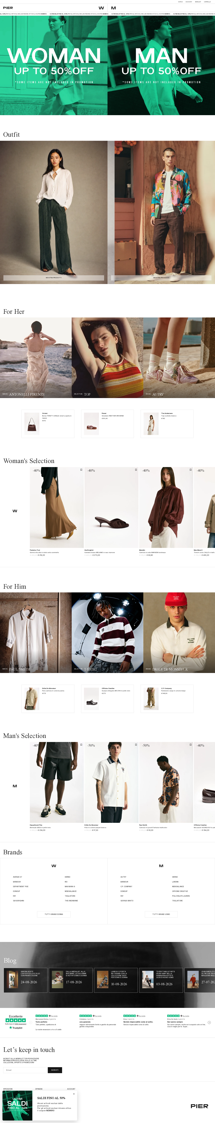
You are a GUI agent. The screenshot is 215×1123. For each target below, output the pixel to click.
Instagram (72, 1092)
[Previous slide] (4, 212)
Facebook (71, 1096)
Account (189, 1)
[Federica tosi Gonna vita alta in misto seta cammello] (57, 554)
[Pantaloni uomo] (107, 632)
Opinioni (38, 1089)
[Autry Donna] (179, 357)
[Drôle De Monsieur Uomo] (179, 632)
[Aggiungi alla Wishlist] (81, 469)
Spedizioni (7, 1089)
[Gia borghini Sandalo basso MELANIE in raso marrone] (111, 554)
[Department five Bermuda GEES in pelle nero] (57, 829)
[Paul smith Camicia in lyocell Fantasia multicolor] (166, 829)
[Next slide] (103, 212)
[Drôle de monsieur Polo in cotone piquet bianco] (111, 829)
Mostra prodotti (54, 278)
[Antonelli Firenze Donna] (36, 357)
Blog (69, 1099)
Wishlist (198, 1)
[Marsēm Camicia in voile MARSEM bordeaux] (166, 554)
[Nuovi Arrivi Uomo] (36, 632)
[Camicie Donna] (107, 357)
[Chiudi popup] (74, 1094)
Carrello (207, 1)
